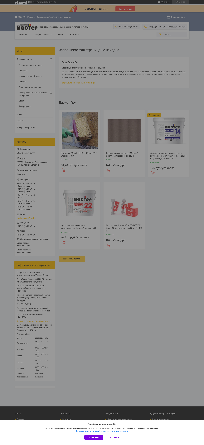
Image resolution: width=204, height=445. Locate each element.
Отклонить (114, 437)
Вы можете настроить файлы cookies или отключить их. (101, 431)
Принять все (94, 437)
